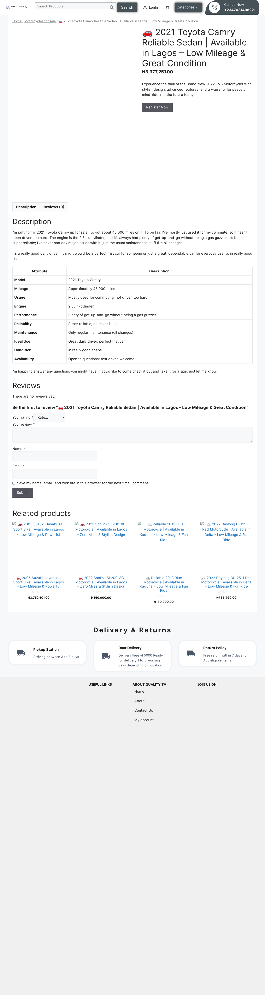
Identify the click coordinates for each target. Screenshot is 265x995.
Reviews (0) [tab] (54, 207)
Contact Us (143, 710)
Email (18, 466)
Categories (186, 7)
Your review (23, 424)
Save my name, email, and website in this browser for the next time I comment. (83, 483)
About (139, 701)
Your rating (22, 417)
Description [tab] (26, 207)
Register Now (157, 107)
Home (17, 21)
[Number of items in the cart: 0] (167, 7)
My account (144, 720)
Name (18, 449)
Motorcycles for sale (40, 21)
